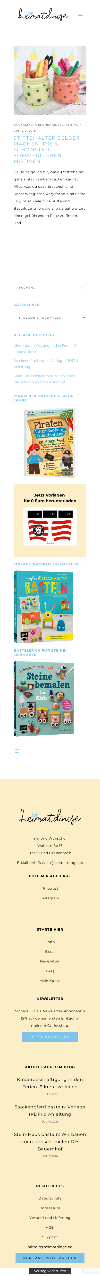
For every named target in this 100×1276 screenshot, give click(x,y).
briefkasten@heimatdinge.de (56, 862)
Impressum (50, 1208)
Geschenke (45, 124)
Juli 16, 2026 (50, 1121)
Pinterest (50, 888)
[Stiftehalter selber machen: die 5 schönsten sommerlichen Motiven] (50, 80)
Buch (50, 951)
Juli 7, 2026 (50, 1156)
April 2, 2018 (25, 130)
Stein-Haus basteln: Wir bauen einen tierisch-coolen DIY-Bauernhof (50, 1142)
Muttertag (68, 124)
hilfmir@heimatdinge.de (50, 1247)
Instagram (50, 898)
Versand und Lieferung (50, 1218)
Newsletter (50, 961)
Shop (50, 942)
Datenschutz (49, 1198)
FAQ (50, 971)
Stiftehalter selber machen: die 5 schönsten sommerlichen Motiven (47, 149)
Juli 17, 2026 (50, 1094)
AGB (50, 1227)
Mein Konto (50, 980)
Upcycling (23, 124)
